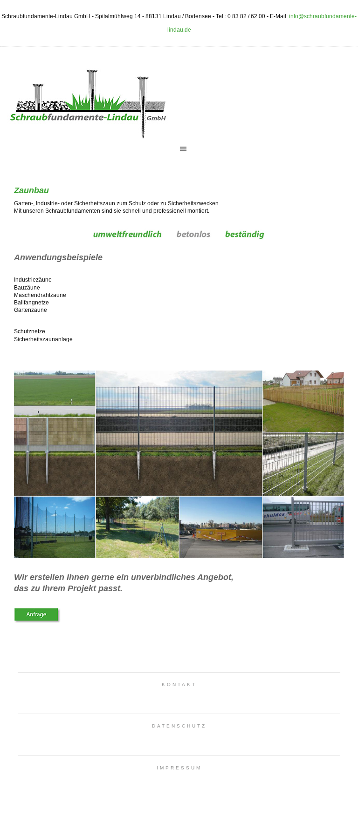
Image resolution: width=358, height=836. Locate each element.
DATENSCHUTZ (179, 725)
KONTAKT (179, 684)
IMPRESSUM (179, 767)
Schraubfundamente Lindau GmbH (86, 100)
